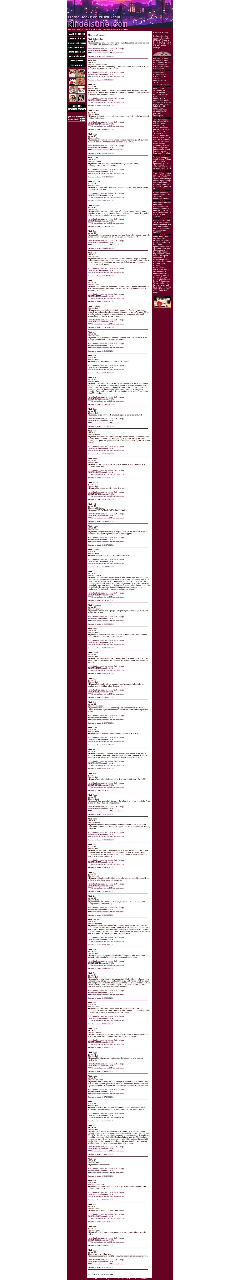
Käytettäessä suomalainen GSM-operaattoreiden (107, 53)
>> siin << (124, 30)
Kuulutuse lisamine (160, 32)
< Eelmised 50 (93, 1274)
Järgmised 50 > (107, 1274)
